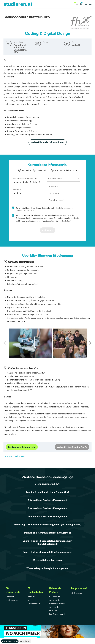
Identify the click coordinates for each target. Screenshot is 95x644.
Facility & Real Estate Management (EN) (47, 492)
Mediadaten (33, 597)
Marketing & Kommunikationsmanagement (47, 532)
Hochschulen (58, 208)
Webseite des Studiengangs (72, 447)
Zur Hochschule (25, 641)
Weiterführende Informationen (47, 142)
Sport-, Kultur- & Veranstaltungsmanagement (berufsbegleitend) (47, 542)
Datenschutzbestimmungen (27, 218)
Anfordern (47, 230)
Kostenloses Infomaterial (22, 447)
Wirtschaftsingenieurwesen (48, 560)
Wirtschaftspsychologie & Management (47, 568)
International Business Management (47, 500)
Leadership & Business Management (47, 516)
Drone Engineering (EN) (47, 483)
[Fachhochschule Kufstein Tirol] (81, 22)
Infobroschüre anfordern (10, 641)
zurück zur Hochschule (13, 456)
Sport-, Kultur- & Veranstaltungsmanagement (47, 552)
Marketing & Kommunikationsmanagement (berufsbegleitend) (47, 524)
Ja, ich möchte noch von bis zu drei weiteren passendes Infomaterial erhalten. (44, 209)
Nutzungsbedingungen (53, 215)
